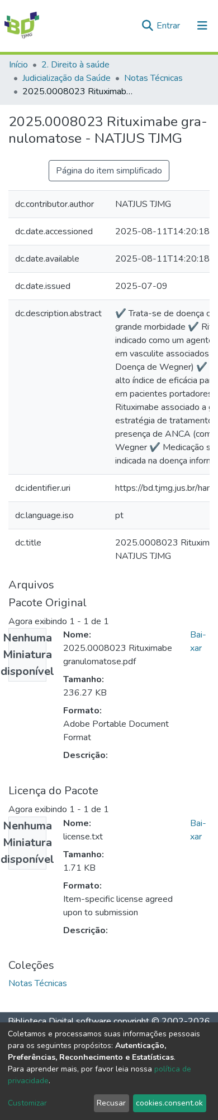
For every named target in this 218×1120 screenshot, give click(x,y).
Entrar (169, 26)
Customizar (27, 1103)
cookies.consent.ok (169, 1103)
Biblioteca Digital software (59, 1021)
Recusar (111, 1103)
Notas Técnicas (153, 78)
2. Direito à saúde (75, 65)
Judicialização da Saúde (66, 78)
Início (18, 65)
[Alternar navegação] (202, 26)
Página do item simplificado (109, 171)
